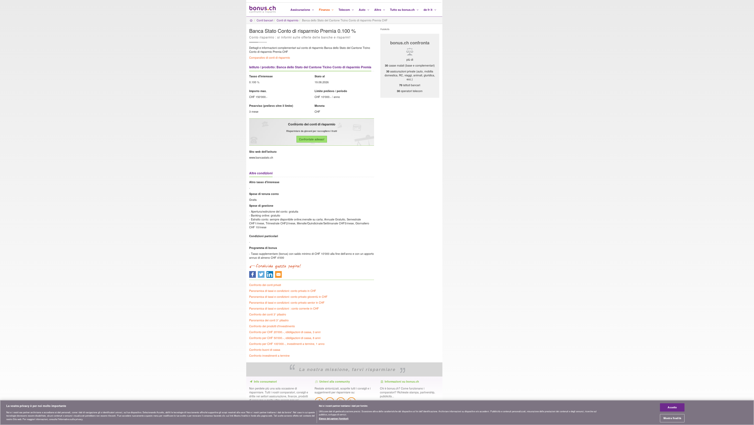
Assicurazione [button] (300, 9)
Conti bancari (265, 20)
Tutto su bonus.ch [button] (402, 9)
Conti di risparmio (287, 20)
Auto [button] (362, 9)
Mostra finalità (672, 418)
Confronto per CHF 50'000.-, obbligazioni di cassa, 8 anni (284, 338)
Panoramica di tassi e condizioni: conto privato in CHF (282, 291)
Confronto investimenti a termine (269, 355)
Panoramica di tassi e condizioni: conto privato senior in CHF (287, 302)
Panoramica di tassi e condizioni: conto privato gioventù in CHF (288, 297)
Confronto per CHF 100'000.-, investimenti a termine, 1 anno (287, 344)
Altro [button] (378, 9)
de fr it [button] (428, 9)
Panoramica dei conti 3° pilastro (269, 320)
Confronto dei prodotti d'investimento (272, 326)
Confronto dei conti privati (265, 285)
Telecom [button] (345, 9)
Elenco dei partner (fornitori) (334, 418)
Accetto (672, 407)
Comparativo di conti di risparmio (269, 57)
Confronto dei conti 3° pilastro (267, 314)
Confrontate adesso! (311, 139)
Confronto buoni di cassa (264, 350)
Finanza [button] (324, 9)
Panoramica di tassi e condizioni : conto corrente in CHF (284, 308)
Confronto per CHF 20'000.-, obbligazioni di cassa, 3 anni (284, 332)
